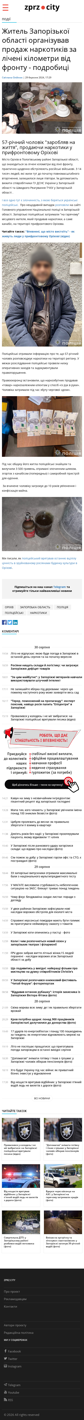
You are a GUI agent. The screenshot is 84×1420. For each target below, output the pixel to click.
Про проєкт (12, 1291)
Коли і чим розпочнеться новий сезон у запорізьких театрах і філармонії (38, 942)
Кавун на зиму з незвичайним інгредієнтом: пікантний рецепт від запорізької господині (41, 799)
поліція (62, 607)
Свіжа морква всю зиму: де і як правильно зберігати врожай (46, 1009)
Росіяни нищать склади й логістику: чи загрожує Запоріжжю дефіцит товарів (44, 667)
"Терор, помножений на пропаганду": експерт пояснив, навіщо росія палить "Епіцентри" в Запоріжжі (43, 704)
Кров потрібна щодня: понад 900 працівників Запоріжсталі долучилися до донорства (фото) (43, 1021)
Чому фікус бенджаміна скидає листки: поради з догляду (43, 898)
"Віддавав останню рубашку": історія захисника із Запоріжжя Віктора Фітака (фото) (45, 993)
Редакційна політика (18, 1333)
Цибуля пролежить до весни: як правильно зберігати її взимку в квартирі (40, 823)
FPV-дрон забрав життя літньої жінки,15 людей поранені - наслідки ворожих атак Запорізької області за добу (42, 956)
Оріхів (9, 607)
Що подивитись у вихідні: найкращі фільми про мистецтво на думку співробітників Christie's (44, 970)
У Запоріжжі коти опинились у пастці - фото (40, 932)
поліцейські (14, 613)
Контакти (10, 1306)
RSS (10, 1400)
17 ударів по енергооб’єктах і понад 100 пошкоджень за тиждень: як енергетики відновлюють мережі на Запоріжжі (46, 1035)
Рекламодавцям (15, 1299)
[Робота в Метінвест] (42, 759)
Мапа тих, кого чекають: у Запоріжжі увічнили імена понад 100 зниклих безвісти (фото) (46, 811)
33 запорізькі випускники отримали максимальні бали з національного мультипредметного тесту (44, 874)
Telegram (59, 587)
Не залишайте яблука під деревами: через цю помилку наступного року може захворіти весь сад (45, 690)
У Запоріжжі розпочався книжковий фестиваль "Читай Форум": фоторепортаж (44, 981)
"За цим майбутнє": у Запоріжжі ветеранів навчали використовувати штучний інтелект (46, 678)
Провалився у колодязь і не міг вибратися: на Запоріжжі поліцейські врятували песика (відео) (43, 717)
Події (6, 19)
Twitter (12, 1359)
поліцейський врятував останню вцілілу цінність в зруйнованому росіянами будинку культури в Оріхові (39, 563)
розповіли (62, 205)
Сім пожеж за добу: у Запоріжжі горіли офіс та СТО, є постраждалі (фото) (46, 859)
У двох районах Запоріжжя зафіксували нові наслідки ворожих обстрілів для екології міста (41, 910)
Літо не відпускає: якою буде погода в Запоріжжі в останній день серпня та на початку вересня (44, 655)
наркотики (38, 613)
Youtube (13, 1392)
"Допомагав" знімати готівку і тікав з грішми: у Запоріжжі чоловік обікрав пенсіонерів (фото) (42, 1060)
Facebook (14, 1351)
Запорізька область (35, 607)
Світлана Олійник (12, 77)
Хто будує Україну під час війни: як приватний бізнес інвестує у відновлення (42, 1071)
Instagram (14, 1366)
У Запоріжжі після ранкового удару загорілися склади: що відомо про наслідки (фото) (42, 847)
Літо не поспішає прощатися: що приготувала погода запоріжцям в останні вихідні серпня (42, 1048)
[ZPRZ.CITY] (42, 7)
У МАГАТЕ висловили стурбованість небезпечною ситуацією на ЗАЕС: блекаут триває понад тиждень (45, 886)
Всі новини (42, 1098)
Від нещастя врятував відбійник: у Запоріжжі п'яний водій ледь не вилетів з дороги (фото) (46, 1083)
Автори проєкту (15, 1325)
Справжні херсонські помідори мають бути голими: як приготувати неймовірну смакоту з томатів (45, 922)
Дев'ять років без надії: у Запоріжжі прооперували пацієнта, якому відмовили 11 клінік (45, 835)
